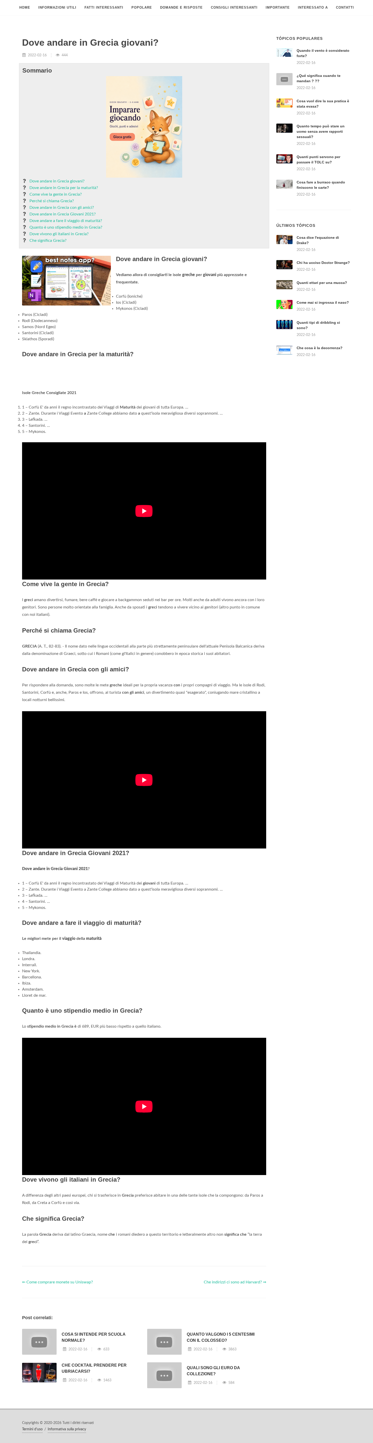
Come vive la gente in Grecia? (55, 194)
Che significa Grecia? (47, 241)
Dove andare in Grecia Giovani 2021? (62, 214)
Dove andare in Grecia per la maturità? (63, 188)
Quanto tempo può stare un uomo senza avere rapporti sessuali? (321, 131)
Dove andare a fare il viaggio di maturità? (65, 221)
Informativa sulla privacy (67, 1429)
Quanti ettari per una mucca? (322, 283)
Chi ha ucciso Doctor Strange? (323, 263)
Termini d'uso (32, 1429)
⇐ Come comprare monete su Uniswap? (57, 1282)
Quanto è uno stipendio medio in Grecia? (65, 227)
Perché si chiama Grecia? (51, 201)
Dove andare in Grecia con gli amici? (61, 208)
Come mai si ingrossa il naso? (323, 302)
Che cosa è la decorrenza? (320, 348)
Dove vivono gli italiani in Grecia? (59, 234)
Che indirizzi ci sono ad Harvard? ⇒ (235, 1282)
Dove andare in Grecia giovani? (56, 181)
